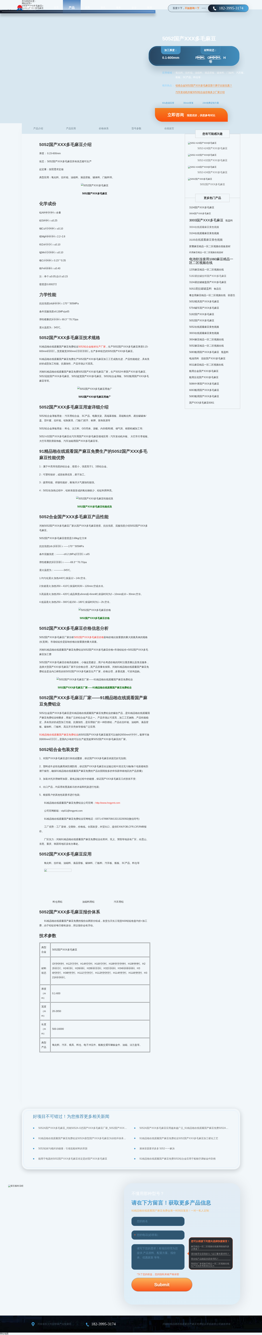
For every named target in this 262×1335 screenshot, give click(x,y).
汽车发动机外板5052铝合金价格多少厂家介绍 (200, 92)
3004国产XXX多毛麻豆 (200, 213)
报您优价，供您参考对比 (191, 115)
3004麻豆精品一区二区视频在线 (206, 339)
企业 (134, 7)
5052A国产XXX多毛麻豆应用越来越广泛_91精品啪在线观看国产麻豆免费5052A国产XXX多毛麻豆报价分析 (184, 1128)
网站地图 (4, 1333)
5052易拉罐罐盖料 (200, 288)
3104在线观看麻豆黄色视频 (204, 233)
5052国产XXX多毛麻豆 (212, 184)
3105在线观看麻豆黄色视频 (206, 239)
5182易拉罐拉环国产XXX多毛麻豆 (207, 276)
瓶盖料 (229, 220)
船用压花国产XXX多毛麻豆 (203, 377)
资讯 (103, 7)
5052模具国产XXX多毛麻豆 (204, 301)
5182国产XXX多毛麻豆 (201, 314)
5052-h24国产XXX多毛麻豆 (212, 148)
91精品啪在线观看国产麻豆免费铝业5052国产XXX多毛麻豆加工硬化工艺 (178, 1138)
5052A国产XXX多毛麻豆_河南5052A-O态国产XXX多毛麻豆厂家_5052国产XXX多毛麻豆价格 (83, 1128)
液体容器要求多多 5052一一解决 (157, 1148)
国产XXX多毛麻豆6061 (201, 402)
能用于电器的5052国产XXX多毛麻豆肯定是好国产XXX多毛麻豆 (72, 1158)
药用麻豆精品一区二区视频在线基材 (206, 252)
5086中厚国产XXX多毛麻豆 (204, 383)
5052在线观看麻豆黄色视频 (204, 327)
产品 (72, 7)
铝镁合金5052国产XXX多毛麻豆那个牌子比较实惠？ (204, 85)
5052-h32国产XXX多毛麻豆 (212, 160)
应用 (87, 7)
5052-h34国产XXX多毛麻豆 (212, 172)
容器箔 (231, 295)
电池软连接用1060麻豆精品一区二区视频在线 (211, 261)
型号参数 (136, 128)
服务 (118, 7)
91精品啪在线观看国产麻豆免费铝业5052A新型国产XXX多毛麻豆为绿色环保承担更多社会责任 (83, 1138)
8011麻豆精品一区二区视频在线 (206, 364)
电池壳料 (194, 358)
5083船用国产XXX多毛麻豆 (204, 352)
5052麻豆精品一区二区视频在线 (206, 345)
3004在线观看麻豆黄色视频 (204, 227)
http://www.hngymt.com (107, 803)
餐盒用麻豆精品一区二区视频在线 (207, 295)
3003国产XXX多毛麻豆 (206, 220)
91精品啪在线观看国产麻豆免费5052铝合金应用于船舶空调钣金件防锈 (177, 1158)
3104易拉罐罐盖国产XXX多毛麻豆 (207, 282)
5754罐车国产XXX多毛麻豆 (204, 308)
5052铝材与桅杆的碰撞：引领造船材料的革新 (62, 1148)
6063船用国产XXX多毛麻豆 (204, 390)
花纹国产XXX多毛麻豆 (213, 358)
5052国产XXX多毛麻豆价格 (89, 637)
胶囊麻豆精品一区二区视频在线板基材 (209, 246)
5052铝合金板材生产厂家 (92, 346)
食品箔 (217, 288)
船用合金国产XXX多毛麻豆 (203, 371)
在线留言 (169, 128)
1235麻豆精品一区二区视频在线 (206, 269)
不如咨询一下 (192, 8)
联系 (149, 7)
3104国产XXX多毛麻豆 (201, 207)
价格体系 (104, 128)
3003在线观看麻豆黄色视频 (204, 333)
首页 (56, 7)
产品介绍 (38, 128)
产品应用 (71, 128)
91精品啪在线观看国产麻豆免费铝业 (58, 734)
